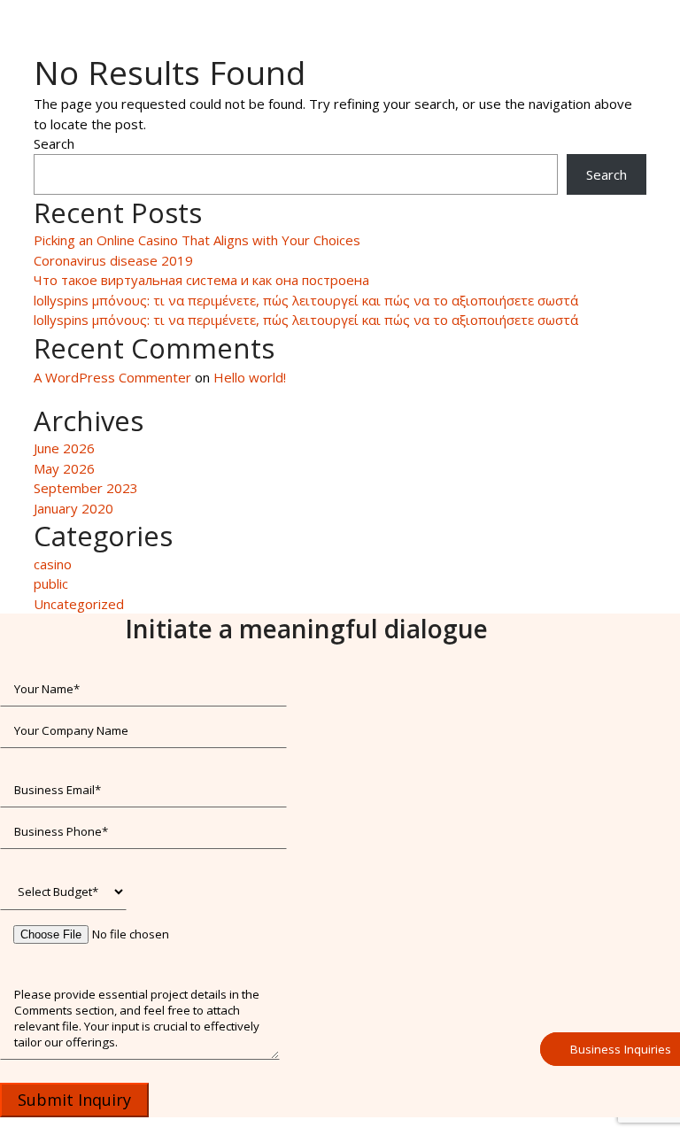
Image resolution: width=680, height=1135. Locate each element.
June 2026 (64, 448)
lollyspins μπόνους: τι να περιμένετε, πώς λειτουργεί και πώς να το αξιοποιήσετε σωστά (306, 300)
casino (53, 564)
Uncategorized (79, 604)
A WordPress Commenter (112, 377)
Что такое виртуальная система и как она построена (201, 280)
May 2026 (64, 468)
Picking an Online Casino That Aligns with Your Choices (197, 240)
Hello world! (249, 377)
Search (54, 143)
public (51, 583)
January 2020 (73, 508)
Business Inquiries (620, 1049)
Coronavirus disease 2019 (113, 260)
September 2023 (86, 488)
